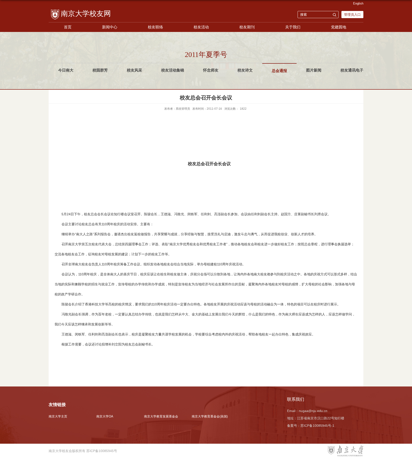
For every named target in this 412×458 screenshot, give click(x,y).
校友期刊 (247, 27)
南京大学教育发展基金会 (161, 416)
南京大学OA (104, 416)
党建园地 (338, 27)
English (358, 3)
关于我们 (292, 27)
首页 (68, 27)
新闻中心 (109, 27)
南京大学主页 (58, 416)
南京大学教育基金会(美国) (210, 416)
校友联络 (155, 27)
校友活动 (201, 27)
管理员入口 (352, 14)
